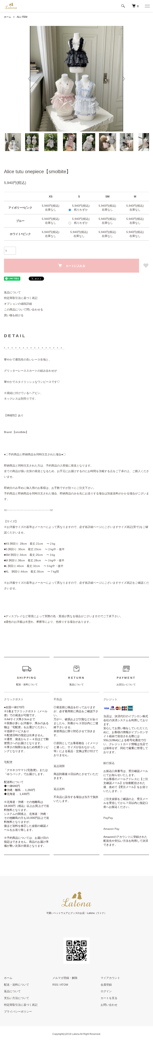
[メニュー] (147, 6)
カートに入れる (75, 266)
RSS (55, 984)
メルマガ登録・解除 (64, 977)
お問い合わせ (109, 1004)
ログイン (106, 991)
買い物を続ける (14, 315)
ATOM (64, 984)
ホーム (7, 17)
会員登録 (106, 984)
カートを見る (109, 998)
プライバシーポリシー (18, 1011)
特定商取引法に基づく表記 (20, 298)
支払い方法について (16, 998)
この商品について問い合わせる (23, 309)
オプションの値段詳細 (18, 303)
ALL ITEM (22, 17)
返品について (12, 292)
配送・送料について (16, 984)
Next (123, 79)
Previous (30, 79)
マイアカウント (110, 977)
